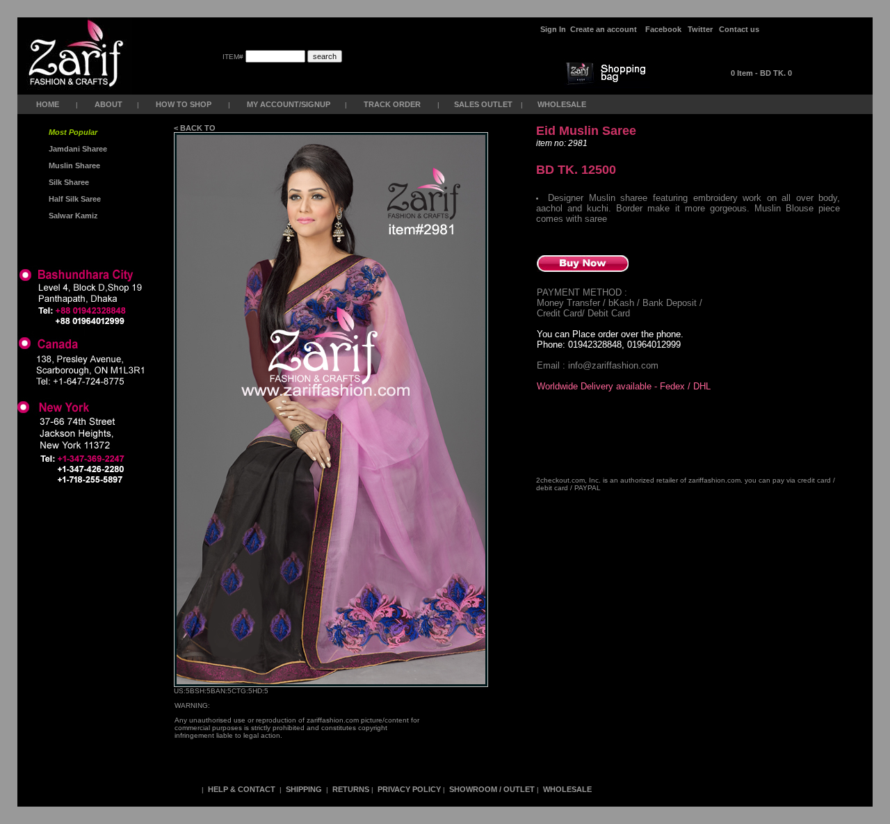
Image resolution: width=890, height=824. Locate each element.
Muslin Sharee (73, 165)
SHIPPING (304, 789)
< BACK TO (196, 128)
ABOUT (108, 104)
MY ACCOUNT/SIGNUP (288, 104)
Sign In (553, 29)
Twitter (700, 29)
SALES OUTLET (484, 104)
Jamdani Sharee (75, 149)
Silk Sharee (68, 182)
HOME (47, 104)
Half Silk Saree (74, 199)
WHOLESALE (562, 104)
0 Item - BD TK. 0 (761, 73)
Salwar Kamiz (71, 215)
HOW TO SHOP (183, 104)
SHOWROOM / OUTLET (492, 789)
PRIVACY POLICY (409, 789)
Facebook (663, 29)
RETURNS (350, 789)
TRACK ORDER (392, 104)
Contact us (739, 29)
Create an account (604, 29)
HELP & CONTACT (241, 789)
